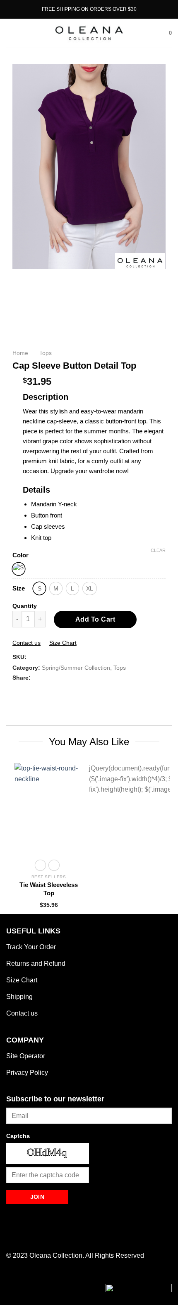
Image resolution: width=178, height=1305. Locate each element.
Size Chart (63, 642)
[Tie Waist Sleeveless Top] (48, 808)
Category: (26, 667)
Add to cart (95, 619)
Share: (21, 677)
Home (20, 353)
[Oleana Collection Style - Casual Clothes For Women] (89, 33)
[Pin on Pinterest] (37, 691)
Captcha (18, 1135)
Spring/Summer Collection (76, 667)
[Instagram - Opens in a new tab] (23, 1236)
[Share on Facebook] (17, 691)
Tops (45, 353)
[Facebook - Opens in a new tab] (11, 1236)
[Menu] (11, 33)
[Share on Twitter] (27, 691)
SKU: (19, 657)
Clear (158, 550)
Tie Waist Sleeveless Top (48, 889)
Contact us (26, 642)
